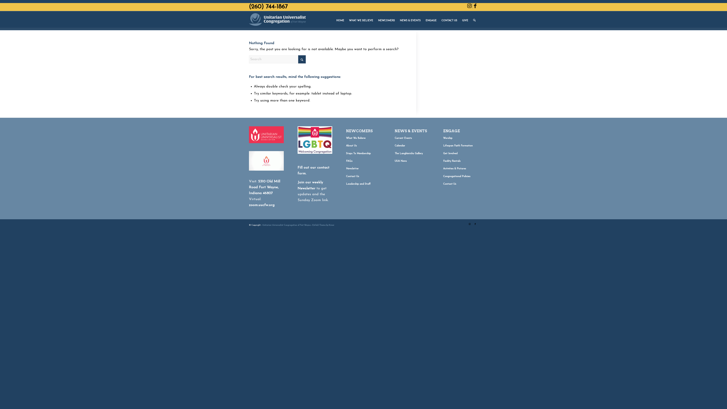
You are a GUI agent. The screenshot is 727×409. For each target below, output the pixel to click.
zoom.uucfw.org (262, 205)
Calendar (400, 145)
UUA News (401, 161)
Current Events (403, 138)
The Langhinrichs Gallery (409, 153)
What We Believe (356, 138)
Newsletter (352, 168)
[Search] (474, 20)
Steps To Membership (358, 153)
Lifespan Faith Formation (458, 145)
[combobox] (277, 59)
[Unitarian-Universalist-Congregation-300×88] (277, 20)
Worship (447, 138)
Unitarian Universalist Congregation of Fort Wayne (286, 225)
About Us (351, 145)
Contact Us (352, 176)
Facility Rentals (452, 161)
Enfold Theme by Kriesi (323, 225)
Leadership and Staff (358, 184)
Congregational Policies (456, 176)
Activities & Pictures (454, 168)
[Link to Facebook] (475, 6)
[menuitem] (340, 20)
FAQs (349, 161)
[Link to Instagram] (469, 6)
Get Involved (450, 153)
